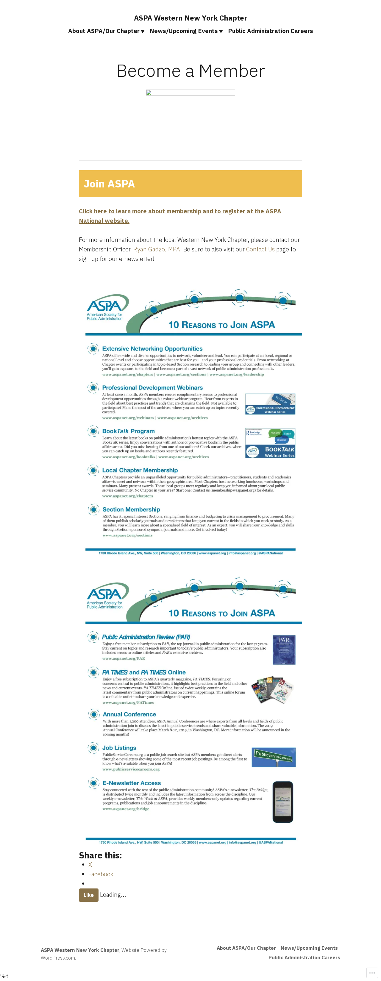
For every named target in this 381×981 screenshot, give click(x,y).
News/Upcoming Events (184, 31)
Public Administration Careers (270, 31)
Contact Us (260, 249)
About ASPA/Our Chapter (104, 31)
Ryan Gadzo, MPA (156, 249)
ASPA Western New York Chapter (190, 18)
